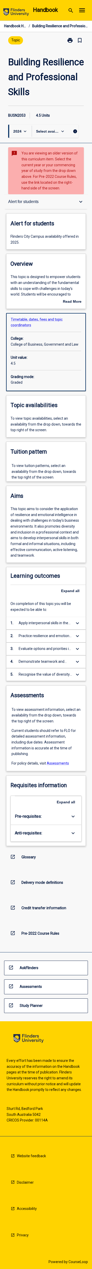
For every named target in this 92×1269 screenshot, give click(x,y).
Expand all (70, 591)
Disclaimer (25, 1182)
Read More (72, 302)
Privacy (23, 1235)
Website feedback (31, 1156)
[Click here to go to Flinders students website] (16, 13)
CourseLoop (78, 1262)
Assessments (58, 763)
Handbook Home (15, 26)
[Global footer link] (28, 1039)
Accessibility (27, 1209)
